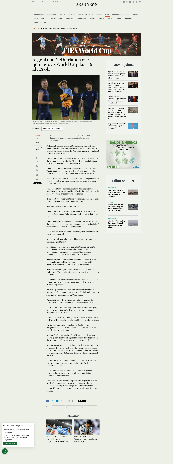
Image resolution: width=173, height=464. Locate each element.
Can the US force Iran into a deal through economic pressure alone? (116, 224)
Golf (110, 19)
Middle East (52, 14)
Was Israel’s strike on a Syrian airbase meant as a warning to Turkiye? (117, 193)
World (62, 14)
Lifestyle (89, 14)
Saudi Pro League (56, 19)
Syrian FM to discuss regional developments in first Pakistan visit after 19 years (117, 75)
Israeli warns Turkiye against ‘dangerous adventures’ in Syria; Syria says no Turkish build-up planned (116, 87)
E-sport (118, 19)
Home (34, 28)
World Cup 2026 (40, 23)
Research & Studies (120, 14)
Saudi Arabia (39, 14)
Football (69, 19)
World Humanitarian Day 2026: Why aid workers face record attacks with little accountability (116, 209)
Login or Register (10, 443)
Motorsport (81, 19)
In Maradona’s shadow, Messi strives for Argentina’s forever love (57, 439)
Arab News (38, 2)
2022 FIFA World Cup (74, 407)
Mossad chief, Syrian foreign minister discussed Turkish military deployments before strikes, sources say (117, 113)
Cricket (101, 19)
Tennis (92, 19)
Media (80, 14)
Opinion (99, 14)
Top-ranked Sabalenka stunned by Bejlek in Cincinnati (117, 126)
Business (71, 14)
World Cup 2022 (58, 407)
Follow (38, 183)
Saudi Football (40, 19)
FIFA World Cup (90, 407)
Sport (107, 14)
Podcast (128, 19)
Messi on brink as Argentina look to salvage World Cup (85, 439)
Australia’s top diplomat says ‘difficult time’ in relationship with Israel (117, 100)
